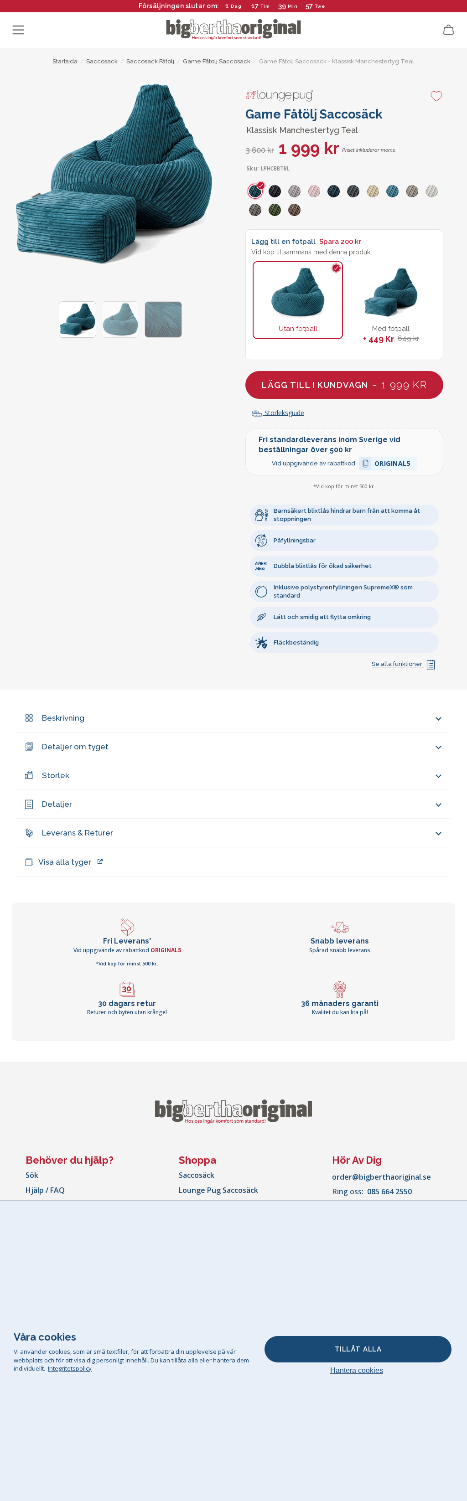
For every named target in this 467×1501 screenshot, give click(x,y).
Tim (265, 6)
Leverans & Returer (77, 832)
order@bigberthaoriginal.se (381, 1177)
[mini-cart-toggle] (448, 30)
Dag (236, 6)
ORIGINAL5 (392, 464)
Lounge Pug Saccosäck (218, 1190)
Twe (320, 6)
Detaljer (57, 804)
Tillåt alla (358, 1349)
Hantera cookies (356, 1370)
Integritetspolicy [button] (70, 1368)
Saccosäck (196, 1175)
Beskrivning (63, 717)
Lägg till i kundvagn (344, 384)
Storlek (55, 775)
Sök (32, 1175)
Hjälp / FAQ (45, 1190)
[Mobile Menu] (18, 30)
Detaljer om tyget (75, 746)
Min (293, 6)
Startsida (65, 61)
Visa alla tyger (64, 862)
